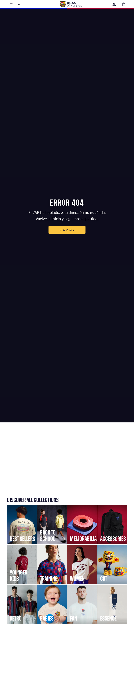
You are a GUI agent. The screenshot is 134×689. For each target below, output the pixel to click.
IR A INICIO (67, 229)
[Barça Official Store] (71, 4)
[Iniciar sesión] (114, 4)
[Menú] (11, 4)
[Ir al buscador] (19, 4)
